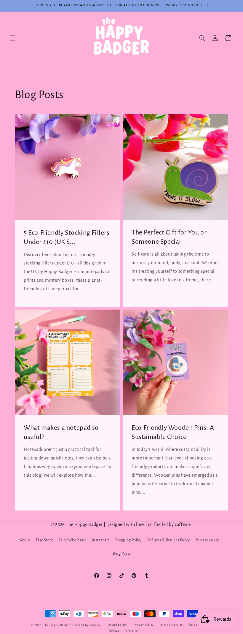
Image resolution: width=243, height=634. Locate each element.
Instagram (101, 540)
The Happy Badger (57, 625)
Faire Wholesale (72, 540)
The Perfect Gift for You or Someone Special (169, 237)
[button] (12, 38)
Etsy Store (44, 540)
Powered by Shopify (86, 625)
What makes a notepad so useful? (61, 432)
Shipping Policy (128, 540)
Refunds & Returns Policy (168, 540)
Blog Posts (121, 553)
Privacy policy (207, 540)
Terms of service (171, 624)
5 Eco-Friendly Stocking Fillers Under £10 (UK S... (67, 237)
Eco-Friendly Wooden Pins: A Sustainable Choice (173, 432)
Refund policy (117, 624)
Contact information (124, 630)
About (25, 540)
